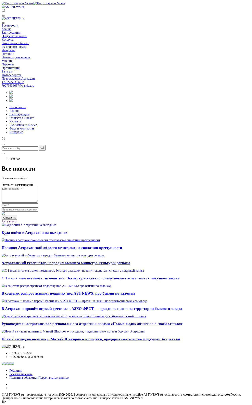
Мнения (7, 60)
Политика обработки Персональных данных (39, 377)
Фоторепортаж (11, 75)
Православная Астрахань (18, 78)
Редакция (15, 370)
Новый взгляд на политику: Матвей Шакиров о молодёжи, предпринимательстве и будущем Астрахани (91, 339)
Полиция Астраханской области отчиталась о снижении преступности (62, 248)
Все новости (10, 25)
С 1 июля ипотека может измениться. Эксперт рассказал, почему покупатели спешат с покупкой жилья (90, 278)
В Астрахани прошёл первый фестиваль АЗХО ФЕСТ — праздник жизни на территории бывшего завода (92, 309)
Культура (8, 39)
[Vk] (11, 100)
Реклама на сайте (20, 374)
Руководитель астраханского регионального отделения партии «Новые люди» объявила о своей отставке (92, 324)
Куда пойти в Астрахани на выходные (34, 233)
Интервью (8, 50)
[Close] (3, 23)
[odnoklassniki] (11, 96)
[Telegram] (11, 92)
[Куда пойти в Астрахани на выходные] (29, 225)
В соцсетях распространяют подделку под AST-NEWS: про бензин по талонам (68, 293)
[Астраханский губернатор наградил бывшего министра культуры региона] (53, 255)
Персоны (8, 64)
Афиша (6, 29)
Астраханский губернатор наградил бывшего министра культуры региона (66, 263)
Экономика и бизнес (15, 43)
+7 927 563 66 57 (13, 82)
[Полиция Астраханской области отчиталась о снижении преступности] (51, 240)
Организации (11, 68)
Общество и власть (14, 36)
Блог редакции (11, 32)
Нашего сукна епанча (16, 57)
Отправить (9, 217)
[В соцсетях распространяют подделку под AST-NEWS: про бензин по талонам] (56, 285)
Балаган (7, 71)
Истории (7, 53)
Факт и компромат (14, 46)
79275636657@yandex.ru (18, 85)
